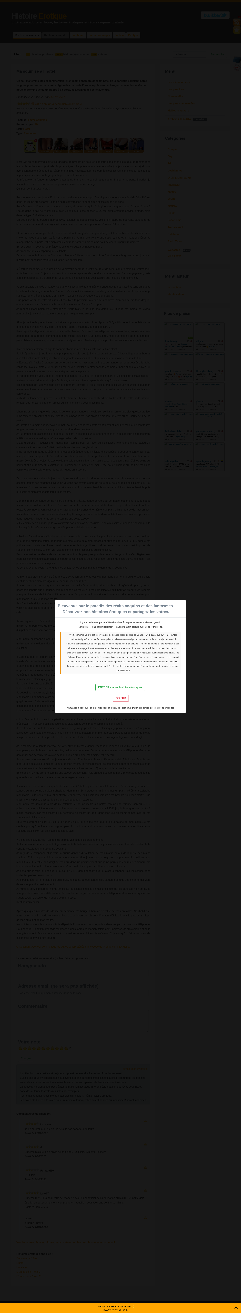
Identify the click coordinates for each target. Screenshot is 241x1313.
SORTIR (121, 698)
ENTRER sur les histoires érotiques (120, 687)
